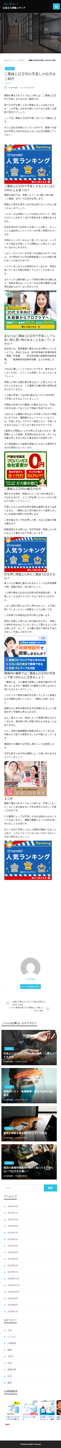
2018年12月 (13, 1278)
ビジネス (21, 60)
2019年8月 (13, 1226)
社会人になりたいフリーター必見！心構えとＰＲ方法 (29, 1055)
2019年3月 (13, 1259)
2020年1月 (13, 1219)
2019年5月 (13, 1245)
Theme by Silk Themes (30, 1444)
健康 (10, 1349)
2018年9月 (13, 1298)
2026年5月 (13, 1206)
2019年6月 (13, 1239)
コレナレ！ (11, 4)
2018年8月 (13, 1305)
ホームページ (9, 60)
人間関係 (12, 1343)
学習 (10, 1363)
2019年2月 (13, 1265)
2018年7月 (13, 1311)
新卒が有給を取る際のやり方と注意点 (25, 1132)
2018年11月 (13, 1285)
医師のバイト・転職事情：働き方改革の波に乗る (29, 1093)
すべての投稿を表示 (30, 986)
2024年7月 (13, 1213)
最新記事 (12, 1369)
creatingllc (13, 87)
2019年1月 (13, 1272)
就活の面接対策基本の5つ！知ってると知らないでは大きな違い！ (28, 1169)
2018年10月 (13, 1291)
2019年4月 (13, 1252)
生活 (10, 1376)
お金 (10, 1330)
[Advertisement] (30, 911)
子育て (11, 1356)
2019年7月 (13, 1232)
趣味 (10, 1382)
